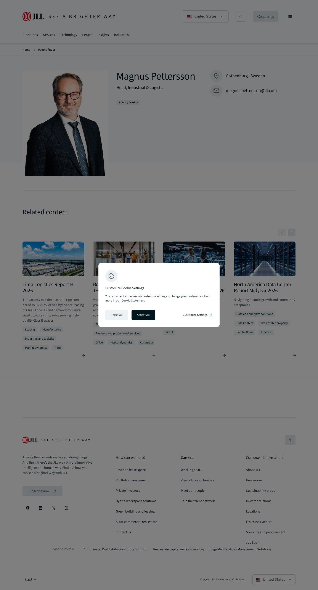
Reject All (117, 315)
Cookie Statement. (133, 300)
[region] (159, 295)
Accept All (143, 315)
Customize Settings (198, 315)
